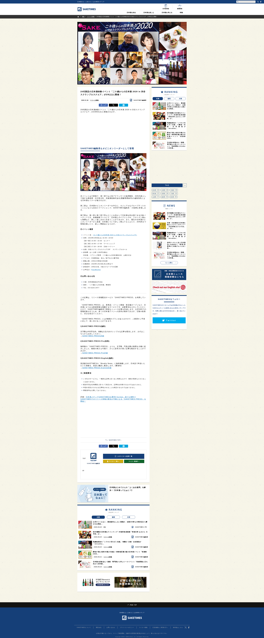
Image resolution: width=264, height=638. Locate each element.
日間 (98, 517)
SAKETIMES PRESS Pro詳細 (95, 353)
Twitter (258, 2)
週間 (113, 517)
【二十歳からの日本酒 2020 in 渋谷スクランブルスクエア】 (115, 235)
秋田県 (173, 197)
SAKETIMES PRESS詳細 (93, 336)
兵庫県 (165, 190)
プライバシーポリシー (127, 627)
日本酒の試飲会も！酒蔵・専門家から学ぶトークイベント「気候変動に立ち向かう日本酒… (120, 563)
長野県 (165, 193)
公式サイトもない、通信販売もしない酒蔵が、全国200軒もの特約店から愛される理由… (120, 523)
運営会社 (98, 627)
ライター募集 (143, 627)
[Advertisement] (113, 130)
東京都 (156, 193)
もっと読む (169, 262)
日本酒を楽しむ (148, 12)
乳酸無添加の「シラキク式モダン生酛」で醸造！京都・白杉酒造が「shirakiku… (117, 543)
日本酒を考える (167, 12)
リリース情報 (94, 100)
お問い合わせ (111, 627)
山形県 (156, 197)
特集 (181, 12)
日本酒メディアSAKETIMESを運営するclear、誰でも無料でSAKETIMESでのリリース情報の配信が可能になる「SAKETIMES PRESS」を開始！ (113, 399)
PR (105, 527)
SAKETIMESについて (84, 627)
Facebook (260, 2)
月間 (128, 517)
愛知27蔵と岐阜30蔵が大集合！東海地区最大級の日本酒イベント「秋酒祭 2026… (120, 553)
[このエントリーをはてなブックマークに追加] (123, 105)
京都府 (174, 190)
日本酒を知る (131, 12)
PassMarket (96, 269)
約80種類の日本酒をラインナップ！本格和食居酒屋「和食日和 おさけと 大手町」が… (120, 533)
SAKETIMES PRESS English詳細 (96, 368)
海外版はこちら (178, 627)
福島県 (164, 197)
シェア (104, 105)
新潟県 (156, 190)
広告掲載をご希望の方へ (160, 627)
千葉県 (173, 193)
